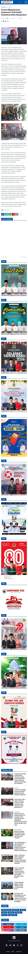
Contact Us (18, 951)
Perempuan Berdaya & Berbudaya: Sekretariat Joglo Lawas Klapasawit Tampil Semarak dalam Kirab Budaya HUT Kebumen (20, 778)
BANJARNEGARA (6, 910)
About (12, 951)
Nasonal (4, 915)
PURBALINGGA (12, 915)
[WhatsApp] (8, 21)
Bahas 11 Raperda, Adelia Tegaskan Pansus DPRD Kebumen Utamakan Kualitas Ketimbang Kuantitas (20, 859)
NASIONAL (18, 912)
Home (8, 951)
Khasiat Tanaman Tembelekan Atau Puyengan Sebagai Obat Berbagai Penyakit (19, 834)
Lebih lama (23, 257)
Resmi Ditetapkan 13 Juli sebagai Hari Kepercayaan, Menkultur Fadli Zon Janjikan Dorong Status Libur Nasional (20, 846)
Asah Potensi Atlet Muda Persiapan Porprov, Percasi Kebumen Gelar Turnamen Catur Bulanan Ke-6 (19, 803)
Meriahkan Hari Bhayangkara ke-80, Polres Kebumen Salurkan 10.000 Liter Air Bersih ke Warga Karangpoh (20, 897)
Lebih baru (4, 257)
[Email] (16, 214)
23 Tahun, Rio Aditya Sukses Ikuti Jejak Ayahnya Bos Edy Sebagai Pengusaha (20, 792)
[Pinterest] (13, 214)
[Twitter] (5, 21)
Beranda (3, 7)
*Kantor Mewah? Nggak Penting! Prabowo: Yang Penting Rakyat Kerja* (19, 886)
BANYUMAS (9, 7)
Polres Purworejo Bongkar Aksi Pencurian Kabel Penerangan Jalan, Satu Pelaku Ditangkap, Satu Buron (19, 872)
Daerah (4, 912)
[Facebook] (3, 21)
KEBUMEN (11, 912)
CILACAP (23, 910)
